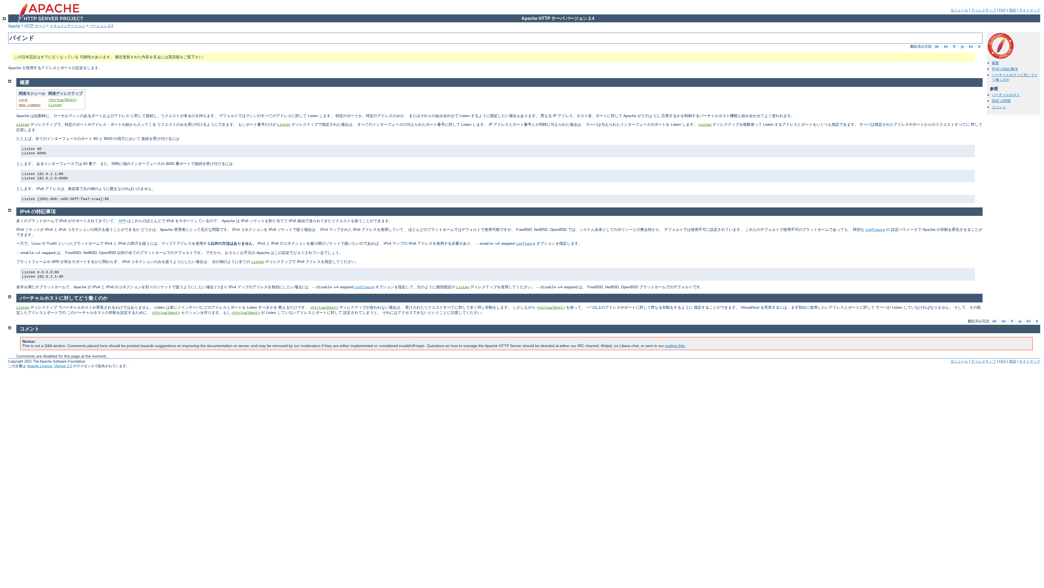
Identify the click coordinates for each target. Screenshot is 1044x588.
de (937, 46)
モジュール (959, 10)
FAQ (1002, 10)
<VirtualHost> (62, 100)
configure (875, 230)
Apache (14, 26)
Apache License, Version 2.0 (49, 366)
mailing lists (675, 346)
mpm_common (30, 105)
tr (979, 46)
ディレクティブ (983, 10)
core (23, 100)
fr (954, 46)
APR (122, 221)
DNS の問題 (1001, 101)
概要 (995, 63)
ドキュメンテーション (67, 26)
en (946, 46)
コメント (999, 107)
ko (971, 46)
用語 (1012, 10)
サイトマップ (1029, 10)
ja (962, 46)
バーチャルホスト (1006, 95)
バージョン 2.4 (101, 26)
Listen (54, 105)
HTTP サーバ (34, 26)
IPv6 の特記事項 (1005, 69)
